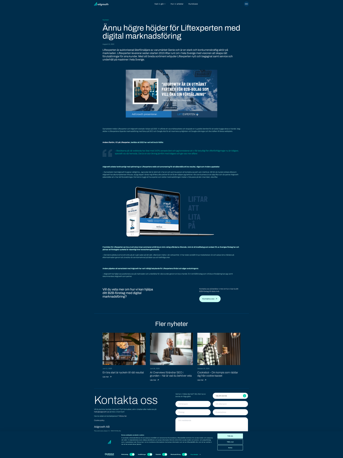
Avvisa (230, 447)
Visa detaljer (194, 454)
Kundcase (193, 4)
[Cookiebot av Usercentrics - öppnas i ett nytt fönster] (109, 454)
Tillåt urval (230, 442)
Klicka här (123, 416)
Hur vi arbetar (177, 4)
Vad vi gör (159, 4)
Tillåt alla (230, 436)
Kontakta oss (208, 299)
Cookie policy (99, 420)
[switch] (149, 454)
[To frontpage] (101, 4)
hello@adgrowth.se (101, 412)
